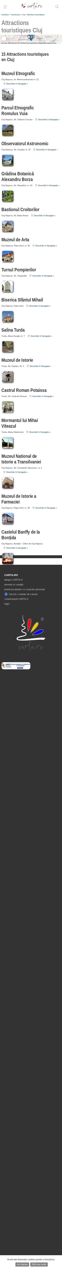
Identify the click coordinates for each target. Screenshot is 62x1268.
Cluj (23, 15)
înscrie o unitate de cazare (23, 594)
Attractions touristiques (36, 15)
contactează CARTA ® (16, 599)
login (6, 603)
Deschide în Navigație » (17, 84)
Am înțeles (22, 1264)
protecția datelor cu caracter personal (24, 589)
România (5, 15)
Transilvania (15, 15)
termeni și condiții (13, 584)
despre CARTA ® (13, 579)
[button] (31, 38)
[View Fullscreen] (4, 38)
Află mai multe (39, 1264)
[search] (57, 8)
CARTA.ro (11, 575)
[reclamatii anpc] (15, 668)
